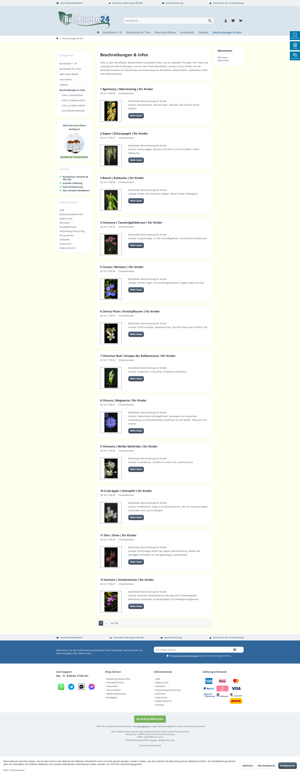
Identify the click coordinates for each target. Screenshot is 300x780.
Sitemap (159, 704)
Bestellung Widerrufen (71, 214)
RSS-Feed (222, 57)
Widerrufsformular (116, 693)
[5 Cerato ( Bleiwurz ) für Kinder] (111, 289)
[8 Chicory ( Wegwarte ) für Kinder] (111, 422)
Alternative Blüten (69, 74)
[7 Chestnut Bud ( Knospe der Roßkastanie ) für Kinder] (111, 378)
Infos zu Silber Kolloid (73, 105)
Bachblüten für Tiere (70, 68)
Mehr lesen (136, 115)
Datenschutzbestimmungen (186, 655)
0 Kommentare (126, 93)
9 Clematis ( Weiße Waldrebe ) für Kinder (129, 446)
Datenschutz (66, 218)
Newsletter (112, 686)
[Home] (98, 32)
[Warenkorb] (240, 20)
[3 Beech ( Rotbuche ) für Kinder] (111, 200)
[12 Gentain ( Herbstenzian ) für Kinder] (111, 601)
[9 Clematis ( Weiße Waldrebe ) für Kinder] (111, 468)
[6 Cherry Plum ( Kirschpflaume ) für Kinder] (111, 333)
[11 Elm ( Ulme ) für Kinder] (111, 557)
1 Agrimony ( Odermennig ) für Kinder (126, 89)
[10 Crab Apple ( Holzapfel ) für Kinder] (111, 513)
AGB (62, 210)
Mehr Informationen (14, 770)
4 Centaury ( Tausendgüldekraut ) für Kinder (131, 222)
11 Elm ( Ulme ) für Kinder (118, 535)
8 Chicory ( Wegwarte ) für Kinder (123, 400)
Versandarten (67, 235)
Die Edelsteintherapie (73, 110)
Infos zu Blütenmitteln (73, 100)
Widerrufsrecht (67, 247)
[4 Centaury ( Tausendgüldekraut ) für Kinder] (111, 244)
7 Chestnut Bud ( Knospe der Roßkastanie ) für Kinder (138, 356)
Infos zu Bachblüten (72, 95)
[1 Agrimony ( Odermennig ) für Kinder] (111, 111)
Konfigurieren (287, 765)
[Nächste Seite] (106, 623)
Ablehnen (247, 765)
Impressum (65, 243)
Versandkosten (143, 726)
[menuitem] (240, 20)
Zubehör (64, 84)
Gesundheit (66, 79)
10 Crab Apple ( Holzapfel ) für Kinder (126, 491)
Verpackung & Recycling (72, 231)
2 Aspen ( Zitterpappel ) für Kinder (124, 133)
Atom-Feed (223, 60)
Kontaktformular (68, 226)
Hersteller (65, 222)
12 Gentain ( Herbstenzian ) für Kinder (127, 580)
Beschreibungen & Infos (72, 90)
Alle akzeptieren (266, 765)
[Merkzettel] (233, 20)
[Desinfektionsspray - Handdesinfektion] (74, 143)
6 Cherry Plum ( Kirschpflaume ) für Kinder (130, 311)
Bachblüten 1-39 (68, 63)
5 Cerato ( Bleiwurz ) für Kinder (122, 267)
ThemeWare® (154, 745)
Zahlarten (65, 239)
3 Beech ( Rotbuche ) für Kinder (122, 178)
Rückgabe (112, 697)
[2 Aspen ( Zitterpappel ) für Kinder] (111, 155)
